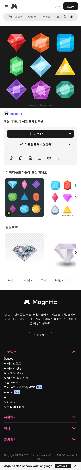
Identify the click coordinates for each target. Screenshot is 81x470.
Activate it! (62, 465)
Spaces (8, 358)
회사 (7, 428)
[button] (40, 335)
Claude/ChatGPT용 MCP (22, 387)
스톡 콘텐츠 (11, 382)
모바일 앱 (10, 402)
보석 (10, 280)
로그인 (70, 6)
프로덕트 (10, 351)
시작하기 (10, 417)
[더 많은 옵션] (58, 158)
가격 (58, 6)
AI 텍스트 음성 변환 (16, 378)
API (6, 397)
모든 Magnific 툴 (14, 407)
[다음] (75, 197)
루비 (43, 280)
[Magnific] (40, 303)
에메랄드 (59, 280)
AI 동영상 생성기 (14, 373)
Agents (11, 392)
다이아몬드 (27, 280)
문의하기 (10, 439)
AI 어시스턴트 (12, 363)
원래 (23, 34)
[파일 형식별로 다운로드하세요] (70, 134)
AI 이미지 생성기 (14, 368)
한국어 (40, 335)
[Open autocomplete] (8, 16)
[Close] (75, 465)
